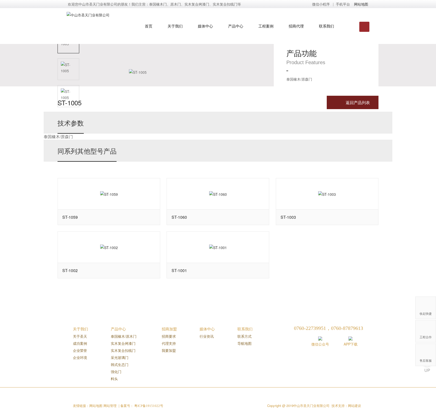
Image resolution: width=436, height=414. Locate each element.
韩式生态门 (119, 364)
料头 (114, 378)
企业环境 (80, 357)
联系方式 (244, 336)
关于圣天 (80, 336)
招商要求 (169, 336)
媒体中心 (205, 26)
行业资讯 (207, 336)
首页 (148, 26)
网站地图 (361, 4)
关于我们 (175, 26)
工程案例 (266, 26)
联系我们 (326, 26)
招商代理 (296, 26)
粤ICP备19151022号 (148, 406)
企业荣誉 (80, 350)
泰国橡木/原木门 (124, 336)
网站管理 (110, 405)
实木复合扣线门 (123, 350)
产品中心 (235, 26)
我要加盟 (169, 350)
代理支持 (169, 343)
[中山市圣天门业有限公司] (99, 13)
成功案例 (80, 343)
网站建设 (354, 406)
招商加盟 (169, 328)
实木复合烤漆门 (123, 343)
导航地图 (244, 343)
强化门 (116, 371)
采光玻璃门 (119, 357)
